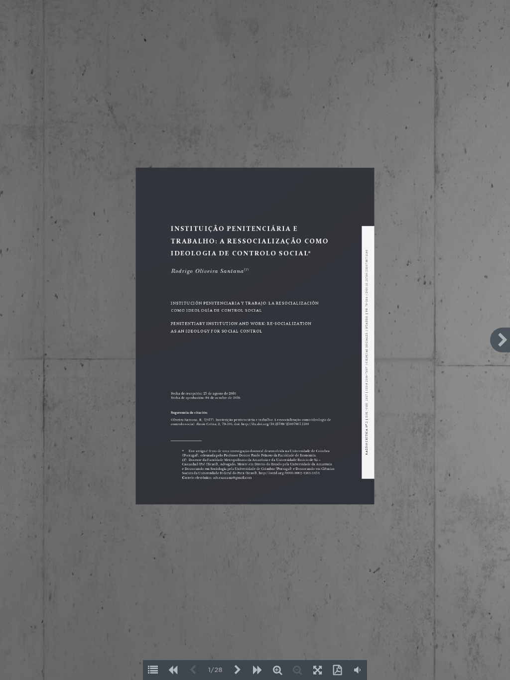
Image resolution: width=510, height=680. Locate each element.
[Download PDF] (337, 670)
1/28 (215, 670)
